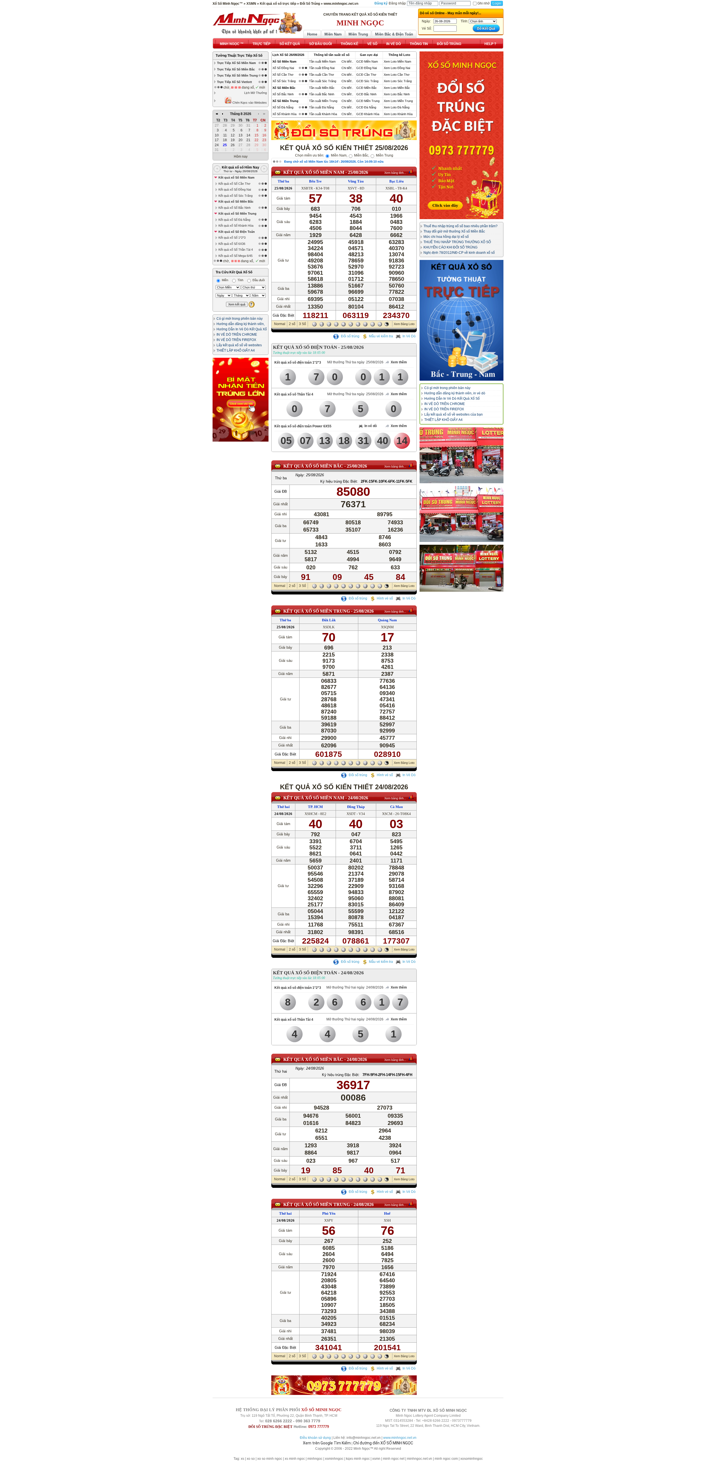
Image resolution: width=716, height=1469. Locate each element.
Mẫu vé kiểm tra (381, 336)
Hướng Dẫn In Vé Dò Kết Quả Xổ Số (452, 399)
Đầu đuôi (258, 280)
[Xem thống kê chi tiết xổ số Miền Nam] (411, 171)
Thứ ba (283, 181)
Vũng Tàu (356, 181)
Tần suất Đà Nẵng (321, 107)
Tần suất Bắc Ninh (321, 94)
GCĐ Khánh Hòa (367, 114)
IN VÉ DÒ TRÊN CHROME (236, 335)
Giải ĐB (280, 491)
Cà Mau (396, 807)
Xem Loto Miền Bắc (397, 87)
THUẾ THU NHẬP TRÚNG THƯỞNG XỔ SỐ (457, 242)
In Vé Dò (409, 336)
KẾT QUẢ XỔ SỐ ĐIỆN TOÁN (305, 347)
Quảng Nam (387, 620)
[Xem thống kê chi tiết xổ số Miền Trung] (411, 610)
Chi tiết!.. (347, 61)
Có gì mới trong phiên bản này (239, 319)
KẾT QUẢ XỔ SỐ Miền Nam (313, 172)
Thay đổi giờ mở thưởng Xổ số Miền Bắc (454, 231)
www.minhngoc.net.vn (399, 1438)
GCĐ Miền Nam (367, 61)
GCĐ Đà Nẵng (366, 107)
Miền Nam (333, 34)
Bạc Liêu (396, 181)
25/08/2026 (358, 172)
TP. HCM (315, 807)
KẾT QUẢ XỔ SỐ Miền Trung (316, 611)
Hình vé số (385, 598)
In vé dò (370, 426)
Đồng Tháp (356, 807)
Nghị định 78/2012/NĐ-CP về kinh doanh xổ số (459, 253)
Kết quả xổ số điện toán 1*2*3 (297, 362)
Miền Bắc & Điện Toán (394, 34)
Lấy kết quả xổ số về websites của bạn (453, 414)
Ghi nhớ (483, 3)
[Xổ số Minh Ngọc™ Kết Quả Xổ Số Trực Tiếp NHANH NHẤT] (257, 23)
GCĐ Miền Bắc (366, 87)
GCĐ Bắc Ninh (366, 94)
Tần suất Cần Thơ (321, 74)
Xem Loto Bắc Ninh (397, 94)
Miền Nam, (338, 155)
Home (312, 34)
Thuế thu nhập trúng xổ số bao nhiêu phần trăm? (460, 226)
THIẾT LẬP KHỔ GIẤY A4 (235, 350)
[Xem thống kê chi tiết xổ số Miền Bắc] (411, 465)
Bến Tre (315, 181)
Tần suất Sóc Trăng (322, 81)
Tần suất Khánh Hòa (323, 114)
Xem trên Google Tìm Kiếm (327, 1443)
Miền (224, 280)
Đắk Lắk (329, 620)
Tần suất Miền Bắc (322, 87)
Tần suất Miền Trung (323, 101)
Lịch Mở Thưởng (255, 92)
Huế (387, 1213)
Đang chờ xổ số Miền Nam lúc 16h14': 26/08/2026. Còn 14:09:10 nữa (333, 161)
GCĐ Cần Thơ (366, 74)
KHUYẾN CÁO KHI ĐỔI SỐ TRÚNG (450, 247)
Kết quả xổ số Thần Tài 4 (293, 394)
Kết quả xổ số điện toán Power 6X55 (302, 426)
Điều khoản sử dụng (315, 1438)
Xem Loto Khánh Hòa (398, 114)
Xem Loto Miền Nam (397, 61)
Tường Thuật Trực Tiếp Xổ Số (239, 56)
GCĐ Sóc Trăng (367, 81)
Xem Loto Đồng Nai (397, 68)
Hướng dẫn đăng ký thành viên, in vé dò (454, 393)
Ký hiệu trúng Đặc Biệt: (339, 481)
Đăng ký (381, 3)
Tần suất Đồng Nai (322, 68)
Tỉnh (240, 280)
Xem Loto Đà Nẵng (396, 107)
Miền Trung (358, 34)
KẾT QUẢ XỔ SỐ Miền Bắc (313, 466)
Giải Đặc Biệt (283, 315)
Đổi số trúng (349, 336)
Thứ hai (283, 807)
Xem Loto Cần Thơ (396, 74)
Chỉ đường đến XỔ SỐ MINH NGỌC (383, 1443)
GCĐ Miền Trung (368, 101)
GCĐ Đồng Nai (366, 68)
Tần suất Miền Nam (322, 61)
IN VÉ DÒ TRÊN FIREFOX (236, 340)
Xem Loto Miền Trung (398, 101)
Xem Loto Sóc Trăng (398, 81)
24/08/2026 (358, 797)
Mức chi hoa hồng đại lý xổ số (446, 237)
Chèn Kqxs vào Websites (249, 102)
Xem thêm (399, 362)
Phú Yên (328, 1213)
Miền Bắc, (361, 155)
